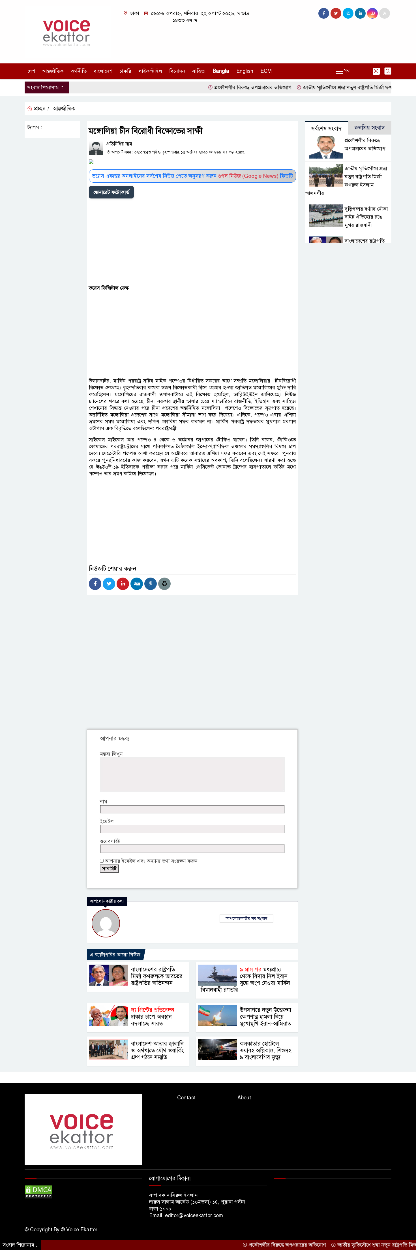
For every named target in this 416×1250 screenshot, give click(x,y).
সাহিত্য (199, 71)
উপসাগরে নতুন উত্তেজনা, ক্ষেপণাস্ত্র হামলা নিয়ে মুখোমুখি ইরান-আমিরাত (266, 1017)
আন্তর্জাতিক (53, 71)
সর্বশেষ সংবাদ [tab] (326, 128)
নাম (103, 801)
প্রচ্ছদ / (41, 108)
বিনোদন (177, 71)
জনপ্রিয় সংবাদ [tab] (370, 127)
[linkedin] (360, 13)
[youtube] (372, 13)
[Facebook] (95, 584)
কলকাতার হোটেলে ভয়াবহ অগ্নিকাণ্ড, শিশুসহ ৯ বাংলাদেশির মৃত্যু (265, 1050)
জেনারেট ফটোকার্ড (111, 192)
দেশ (31, 71)
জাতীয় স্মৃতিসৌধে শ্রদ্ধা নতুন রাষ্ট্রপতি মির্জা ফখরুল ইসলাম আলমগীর (346, 87)
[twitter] (336, 13)
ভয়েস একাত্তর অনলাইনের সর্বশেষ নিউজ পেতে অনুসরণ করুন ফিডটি (192, 176)
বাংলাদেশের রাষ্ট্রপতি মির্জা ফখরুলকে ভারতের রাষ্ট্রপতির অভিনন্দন (157, 976)
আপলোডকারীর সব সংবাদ (246, 918)
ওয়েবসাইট (110, 841)
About (244, 1098)
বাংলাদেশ (103, 71)
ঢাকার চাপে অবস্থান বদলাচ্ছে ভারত (152, 1017)
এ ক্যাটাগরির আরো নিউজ (115, 955)
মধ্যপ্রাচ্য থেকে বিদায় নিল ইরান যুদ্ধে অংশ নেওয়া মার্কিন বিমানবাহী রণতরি (245, 979)
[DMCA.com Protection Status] (39, 1191)
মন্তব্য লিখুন (111, 754)
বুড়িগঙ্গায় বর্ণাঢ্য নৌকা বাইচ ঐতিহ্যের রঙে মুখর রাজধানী (366, 217)
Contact (186, 1098)
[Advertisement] (192, 242)
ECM (266, 71)
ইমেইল (107, 821)
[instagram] (348, 13)
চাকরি (125, 71)
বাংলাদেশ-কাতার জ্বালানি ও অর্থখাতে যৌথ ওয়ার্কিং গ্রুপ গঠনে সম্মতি (157, 1050)
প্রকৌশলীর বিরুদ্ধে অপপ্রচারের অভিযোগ (230, 87)
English (244, 71)
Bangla (221, 71)
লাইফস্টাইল (150, 71)
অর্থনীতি (79, 71)
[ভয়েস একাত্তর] (68, 31)
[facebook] (323, 13)
